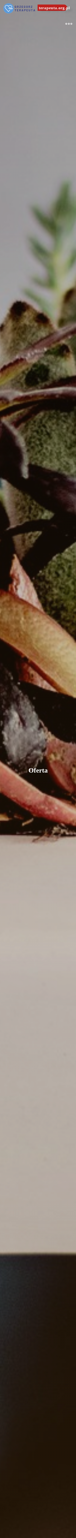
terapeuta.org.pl (54, 7)
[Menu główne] (69, 24)
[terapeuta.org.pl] (19, 8)
